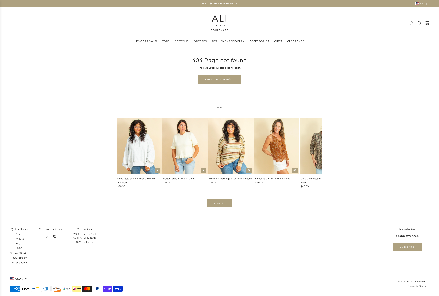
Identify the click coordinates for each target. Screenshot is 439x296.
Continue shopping (219, 79)
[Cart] (427, 23)
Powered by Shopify (417, 286)
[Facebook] (46, 236)
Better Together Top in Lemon (179, 178)
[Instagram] (54, 236)
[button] (125, 153)
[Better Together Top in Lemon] (185, 146)
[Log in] (412, 23)
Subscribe (407, 246)
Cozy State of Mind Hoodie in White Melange (136, 180)
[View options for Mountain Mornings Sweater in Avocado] (249, 170)
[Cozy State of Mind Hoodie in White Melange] (139, 146)
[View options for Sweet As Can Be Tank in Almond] (295, 170)
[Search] (419, 23)
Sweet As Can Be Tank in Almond (272, 178)
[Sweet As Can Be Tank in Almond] (276, 146)
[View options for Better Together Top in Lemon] (203, 170)
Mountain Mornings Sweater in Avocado (230, 178)
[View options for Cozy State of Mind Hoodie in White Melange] (157, 170)
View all (220, 203)
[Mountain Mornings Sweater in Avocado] (231, 146)
